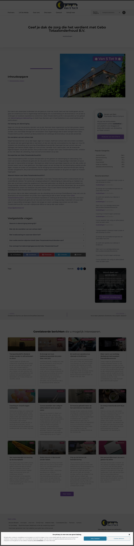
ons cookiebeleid (38, 540)
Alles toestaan (95, 538)
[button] (129, 534)
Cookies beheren (119, 538)
